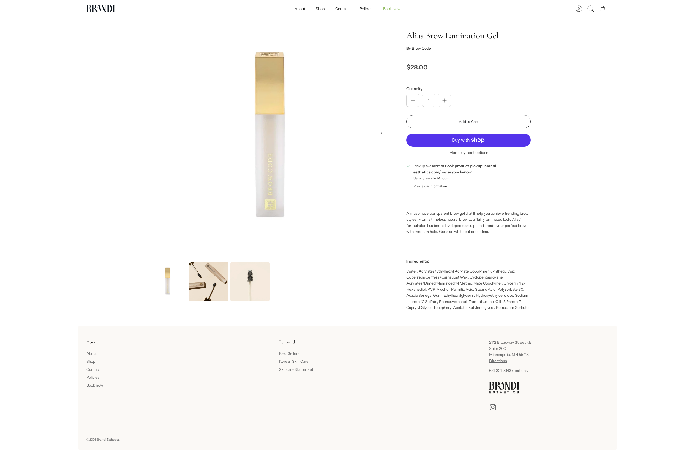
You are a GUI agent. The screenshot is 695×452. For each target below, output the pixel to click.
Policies (365, 8)
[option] (269, 138)
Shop (320, 8)
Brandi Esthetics (108, 439)
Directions (498, 360)
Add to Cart (468, 121)
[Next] (381, 133)
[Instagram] (492, 407)
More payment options (468, 152)
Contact (342, 8)
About (300, 8)
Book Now (391, 8)
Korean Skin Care (293, 361)
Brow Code (421, 48)
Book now (94, 385)
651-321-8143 (500, 370)
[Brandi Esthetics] (100, 8)
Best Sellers (289, 353)
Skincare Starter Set (296, 369)
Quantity (414, 88)
